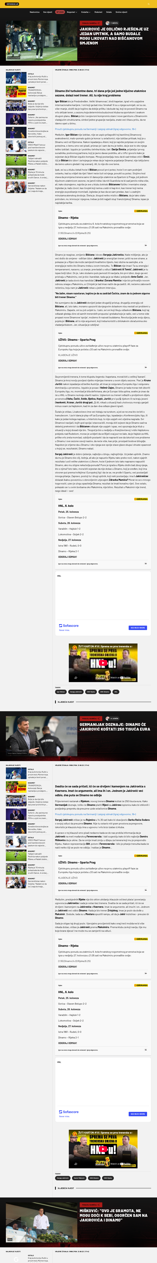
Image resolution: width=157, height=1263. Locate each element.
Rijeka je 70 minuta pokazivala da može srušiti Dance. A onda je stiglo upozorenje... (38, 175)
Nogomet (31, 87)
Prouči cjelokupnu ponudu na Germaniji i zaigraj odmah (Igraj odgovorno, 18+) (95, 129)
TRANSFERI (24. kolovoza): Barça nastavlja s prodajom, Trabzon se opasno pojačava (37, 93)
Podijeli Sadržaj (89, 23)
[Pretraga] (148, 4)
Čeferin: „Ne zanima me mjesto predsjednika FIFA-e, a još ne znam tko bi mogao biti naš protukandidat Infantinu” (38, 120)
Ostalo (31, 74)
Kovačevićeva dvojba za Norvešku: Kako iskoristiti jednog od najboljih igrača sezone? (38, 134)
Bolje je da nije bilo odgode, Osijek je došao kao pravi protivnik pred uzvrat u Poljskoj (38, 106)
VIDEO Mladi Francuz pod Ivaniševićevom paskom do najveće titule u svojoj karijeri (37, 148)
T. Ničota (114, 23)
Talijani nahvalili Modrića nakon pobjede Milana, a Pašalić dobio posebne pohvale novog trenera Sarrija (38, 161)
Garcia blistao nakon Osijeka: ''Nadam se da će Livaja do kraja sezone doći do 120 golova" (37, 188)
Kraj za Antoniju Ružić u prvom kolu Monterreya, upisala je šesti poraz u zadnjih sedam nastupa (38, 79)
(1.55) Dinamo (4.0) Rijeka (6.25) (74, 232)
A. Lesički (114, 718)
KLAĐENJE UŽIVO (68, 354)
